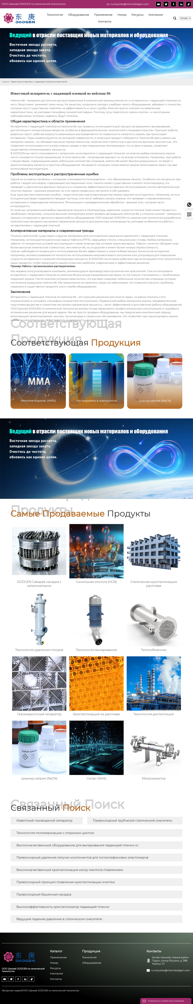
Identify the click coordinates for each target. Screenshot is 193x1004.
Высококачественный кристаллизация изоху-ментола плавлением (69, 870)
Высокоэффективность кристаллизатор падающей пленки (62, 907)
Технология (89, 957)
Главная (5, 82)
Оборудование (91, 962)
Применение (58, 957)
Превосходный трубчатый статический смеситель (132, 820)
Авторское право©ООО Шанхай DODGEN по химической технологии (40, 990)
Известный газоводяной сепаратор (44, 820)
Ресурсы (55, 968)
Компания (56, 973)
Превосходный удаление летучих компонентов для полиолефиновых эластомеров (82, 857)
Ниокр (54, 962)
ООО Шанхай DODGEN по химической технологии (34, 4)
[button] (176, 381)
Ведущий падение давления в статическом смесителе (59, 919)
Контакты (56, 979)
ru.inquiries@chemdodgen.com (129, 4)
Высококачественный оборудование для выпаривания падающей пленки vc (77, 845)
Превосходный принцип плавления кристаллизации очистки (65, 882)
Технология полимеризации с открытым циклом (55, 833)
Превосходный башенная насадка (43, 894)
